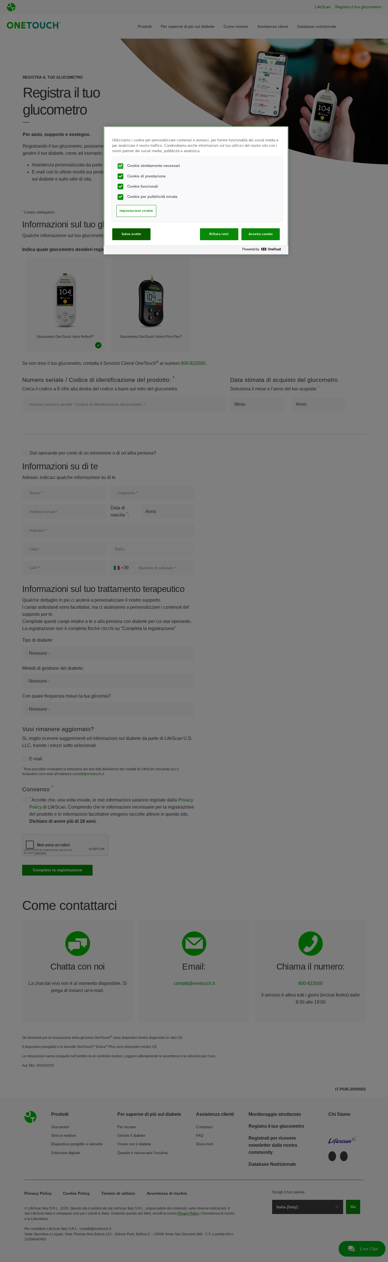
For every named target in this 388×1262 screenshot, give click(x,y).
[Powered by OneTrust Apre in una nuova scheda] (263, 250)
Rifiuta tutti (218, 234)
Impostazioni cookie (136, 210)
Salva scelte (131, 234)
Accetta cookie (261, 234)
